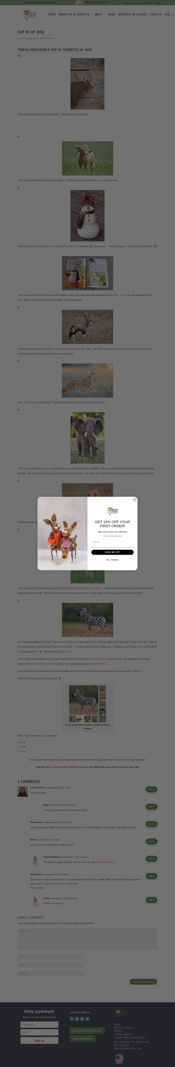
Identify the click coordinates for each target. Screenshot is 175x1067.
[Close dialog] (134, 499)
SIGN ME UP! (112, 552)
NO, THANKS (112, 560)
